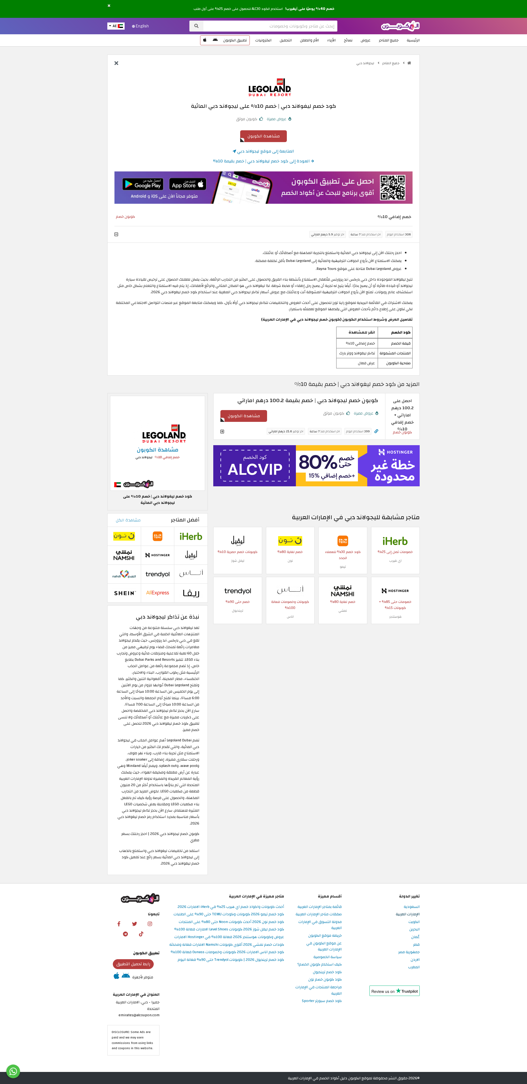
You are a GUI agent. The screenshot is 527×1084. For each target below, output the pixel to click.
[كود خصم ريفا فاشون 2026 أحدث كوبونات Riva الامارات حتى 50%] (191, 592)
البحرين (414, 929)
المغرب (414, 967)
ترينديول (237, 611)
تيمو (343, 567)
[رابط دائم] (376, 431)
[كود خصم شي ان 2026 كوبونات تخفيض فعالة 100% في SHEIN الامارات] (124, 592)
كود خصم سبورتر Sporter (322, 1001)
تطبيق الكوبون (235, 40)
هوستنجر (395, 617)
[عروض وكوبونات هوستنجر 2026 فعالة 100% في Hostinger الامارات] (395, 590)
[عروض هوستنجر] (316, 465)
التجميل (286, 40)
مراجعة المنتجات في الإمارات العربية (318, 990)
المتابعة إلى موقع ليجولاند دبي (265, 151)
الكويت (414, 922)
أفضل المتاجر (185, 519)
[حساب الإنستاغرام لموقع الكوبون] (150, 923)
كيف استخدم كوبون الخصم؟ (319, 964)
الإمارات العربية (408, 914)
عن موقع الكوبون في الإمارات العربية (324, 946)
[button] (109, 6)
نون (290, 561)
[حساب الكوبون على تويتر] (134, 923)
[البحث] (196, 26)
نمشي (342, 611)
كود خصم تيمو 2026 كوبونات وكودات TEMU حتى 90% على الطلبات (228, 914)
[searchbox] (270, 26)
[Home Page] (400, 25)
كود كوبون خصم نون (325, 979)
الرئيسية (413, 40)
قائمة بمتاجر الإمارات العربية (320, 907)
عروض (366, 40)
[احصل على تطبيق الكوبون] (263, 187)
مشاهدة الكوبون (264, 136)
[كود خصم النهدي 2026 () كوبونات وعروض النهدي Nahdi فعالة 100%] (124, 573)
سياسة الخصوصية (327, 957)
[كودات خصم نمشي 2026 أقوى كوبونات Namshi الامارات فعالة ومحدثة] (343, 590)
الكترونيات (263, 40)
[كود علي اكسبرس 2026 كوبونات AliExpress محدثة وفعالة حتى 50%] (157, 592)
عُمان (415, 937)
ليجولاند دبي (365, 63)
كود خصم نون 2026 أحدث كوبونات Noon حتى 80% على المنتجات (231, 922)
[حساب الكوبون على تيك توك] (141, 933)
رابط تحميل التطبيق (133, 964)
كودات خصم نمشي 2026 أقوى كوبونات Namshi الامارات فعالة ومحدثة (226, 945)
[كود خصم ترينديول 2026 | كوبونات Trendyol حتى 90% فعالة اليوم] (237, 590)
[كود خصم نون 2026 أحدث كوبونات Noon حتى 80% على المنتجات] (290, 540)
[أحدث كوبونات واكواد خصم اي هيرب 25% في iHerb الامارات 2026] (395, 540)
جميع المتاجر (389, 40)
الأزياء (331, 40)
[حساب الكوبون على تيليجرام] (125, 933)
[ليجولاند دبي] (263, 84)
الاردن (415, 960)
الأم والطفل (309, 40)
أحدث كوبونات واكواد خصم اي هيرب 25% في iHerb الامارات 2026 (231, 907)
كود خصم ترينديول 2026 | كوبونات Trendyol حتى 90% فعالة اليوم (231, 960)
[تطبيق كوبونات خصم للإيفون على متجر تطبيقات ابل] (204, 40)
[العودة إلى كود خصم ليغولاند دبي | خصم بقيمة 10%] (116, 63)
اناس (290, 617)
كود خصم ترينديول (327, 972)
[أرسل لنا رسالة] (13, 1071)
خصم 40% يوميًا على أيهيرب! (309, 9)
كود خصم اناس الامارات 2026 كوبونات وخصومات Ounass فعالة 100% (227, 952)
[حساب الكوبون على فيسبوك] (119, 923)
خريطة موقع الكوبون (325, 936)
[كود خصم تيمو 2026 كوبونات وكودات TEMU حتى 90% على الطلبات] (343, 540)
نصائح (348, 40)
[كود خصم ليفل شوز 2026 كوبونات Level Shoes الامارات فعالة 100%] (237, 540)
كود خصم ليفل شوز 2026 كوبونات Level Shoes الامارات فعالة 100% (229, 929)
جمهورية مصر (409, 952)
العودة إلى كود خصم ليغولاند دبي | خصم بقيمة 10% (262, 161)
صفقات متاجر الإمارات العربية (319, 914)
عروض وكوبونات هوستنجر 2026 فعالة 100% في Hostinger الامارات (229, 937)
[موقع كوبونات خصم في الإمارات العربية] (409, 63)
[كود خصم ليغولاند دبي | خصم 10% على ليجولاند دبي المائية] (158, 443)
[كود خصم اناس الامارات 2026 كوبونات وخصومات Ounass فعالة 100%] (290, 590)
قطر (416, 945)
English (142, 26)
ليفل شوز (237, 561)
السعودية (412, 907)
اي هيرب (395, 561)
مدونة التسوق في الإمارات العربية (320, 925)
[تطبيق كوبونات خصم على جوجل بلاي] (215, 40)
